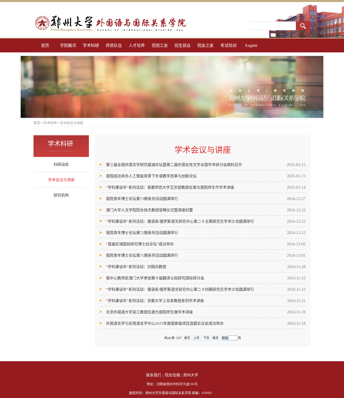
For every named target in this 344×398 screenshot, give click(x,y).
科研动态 (61, 164)
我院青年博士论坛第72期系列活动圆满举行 (142, 233)
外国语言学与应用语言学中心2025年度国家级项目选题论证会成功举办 (165, 323)
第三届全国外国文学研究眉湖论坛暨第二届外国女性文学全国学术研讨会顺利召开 (174, 165)
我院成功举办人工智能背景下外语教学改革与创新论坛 (151, 176)
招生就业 (183, 45)
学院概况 (68, 45)
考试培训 (228, 45)
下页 (206, 338)
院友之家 (205, 45)
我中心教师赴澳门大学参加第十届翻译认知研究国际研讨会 (155, 278)
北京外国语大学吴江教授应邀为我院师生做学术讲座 (149, 312)
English (251, 45)
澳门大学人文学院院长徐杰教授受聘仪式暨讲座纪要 (149, 210)
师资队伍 (114, 45)
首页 (45, 45)
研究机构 (61, 195)
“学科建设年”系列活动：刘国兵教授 (136, 267)
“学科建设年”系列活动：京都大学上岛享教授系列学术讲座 (155, 301)
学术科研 (91, 45)
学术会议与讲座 (61, 180)
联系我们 (153, 375)
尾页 (216, 338)
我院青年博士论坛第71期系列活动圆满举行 (142, 255)
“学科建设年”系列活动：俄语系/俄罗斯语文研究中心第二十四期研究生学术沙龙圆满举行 (180, 289)
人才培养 (137, 45)
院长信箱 (172, 375)
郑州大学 (190, 375)
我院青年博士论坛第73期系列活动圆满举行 (142, 199)
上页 (196, 338)
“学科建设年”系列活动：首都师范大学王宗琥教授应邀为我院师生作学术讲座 (170, 187)
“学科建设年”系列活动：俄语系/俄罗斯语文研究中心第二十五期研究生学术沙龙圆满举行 (180, 221)
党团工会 (160, 45)
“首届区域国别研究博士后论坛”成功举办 (140, 244)
